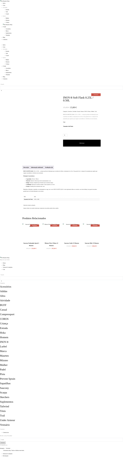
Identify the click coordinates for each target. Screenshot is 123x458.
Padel (3, 369)
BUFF (3, 305)
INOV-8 (86, 111)
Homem (7, 20)
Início (4, 3)
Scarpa (3, 392)
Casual (7, 13)
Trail (7, 11)
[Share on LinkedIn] (72, 150)
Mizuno (4, 360)
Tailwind (4, 406)
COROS (4, 318)
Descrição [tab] (26, 167)
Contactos (5, 39)
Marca (7, 31)
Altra (2, 295)
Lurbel (3, 346)
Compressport (7, 314)
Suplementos (8, 33)
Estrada (7, 9)
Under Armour (7, 420)
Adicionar (81, 143)
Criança (7, 22)
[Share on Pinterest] (69, 150)
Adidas (3, 291)
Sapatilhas (5, 383)
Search (2, 84)
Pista (2, 374)
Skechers (4, 397)
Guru (4, 5)
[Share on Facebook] (64, 150)
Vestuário (8, 35)
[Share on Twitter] (67, 150)
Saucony (4, 388)
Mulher (7, 18)
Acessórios (8, 28)
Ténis (3, 411)
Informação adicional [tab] (37, 167)
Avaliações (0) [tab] (49, 167)
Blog (4, 37)
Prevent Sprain (7, 378)
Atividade (74, 111)
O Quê (4, 26)
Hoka (3, 332)
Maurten (4, 355)
